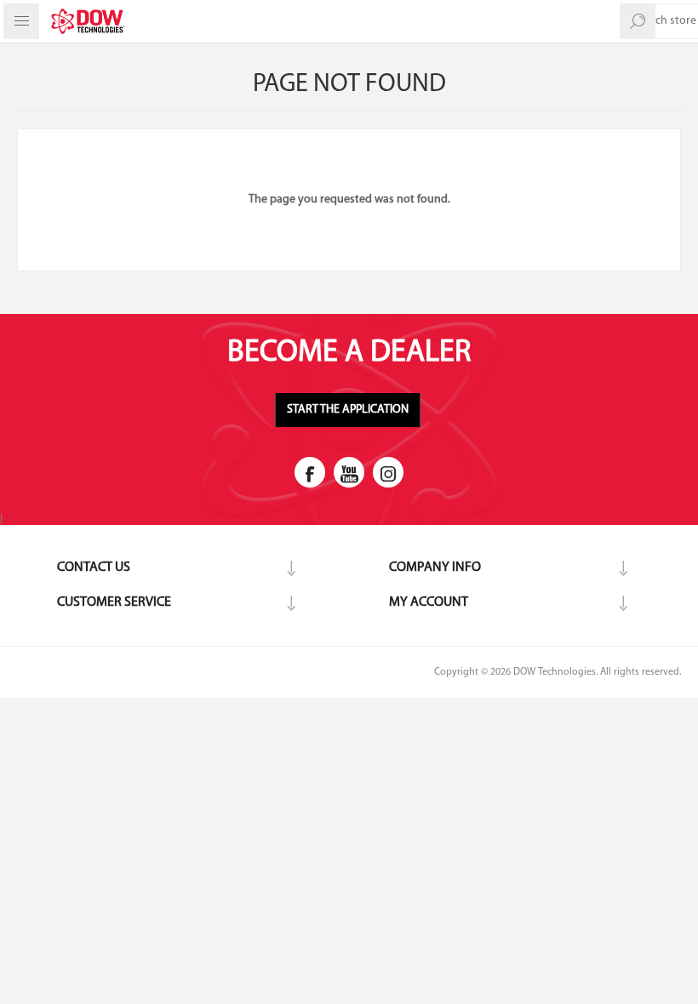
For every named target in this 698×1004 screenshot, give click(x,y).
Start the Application (348, 409)
